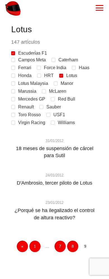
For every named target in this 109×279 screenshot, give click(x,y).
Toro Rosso (29, 114)
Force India (55, 67)
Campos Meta (32, 59)
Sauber (53, 106)
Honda (25, 75)
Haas (84, 67)
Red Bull (66, 99)
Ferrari (24, 67)
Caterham (68, 59)
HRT (49, 75)
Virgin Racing (31, 122)
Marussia (27, 91)
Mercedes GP (31, 99)
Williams (66, 122)
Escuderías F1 (32, 53)
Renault (26, 106)
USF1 (59, 114)
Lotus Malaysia (33, 83)
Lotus (71, 75)
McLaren (57, 91)
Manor (67, 83)
